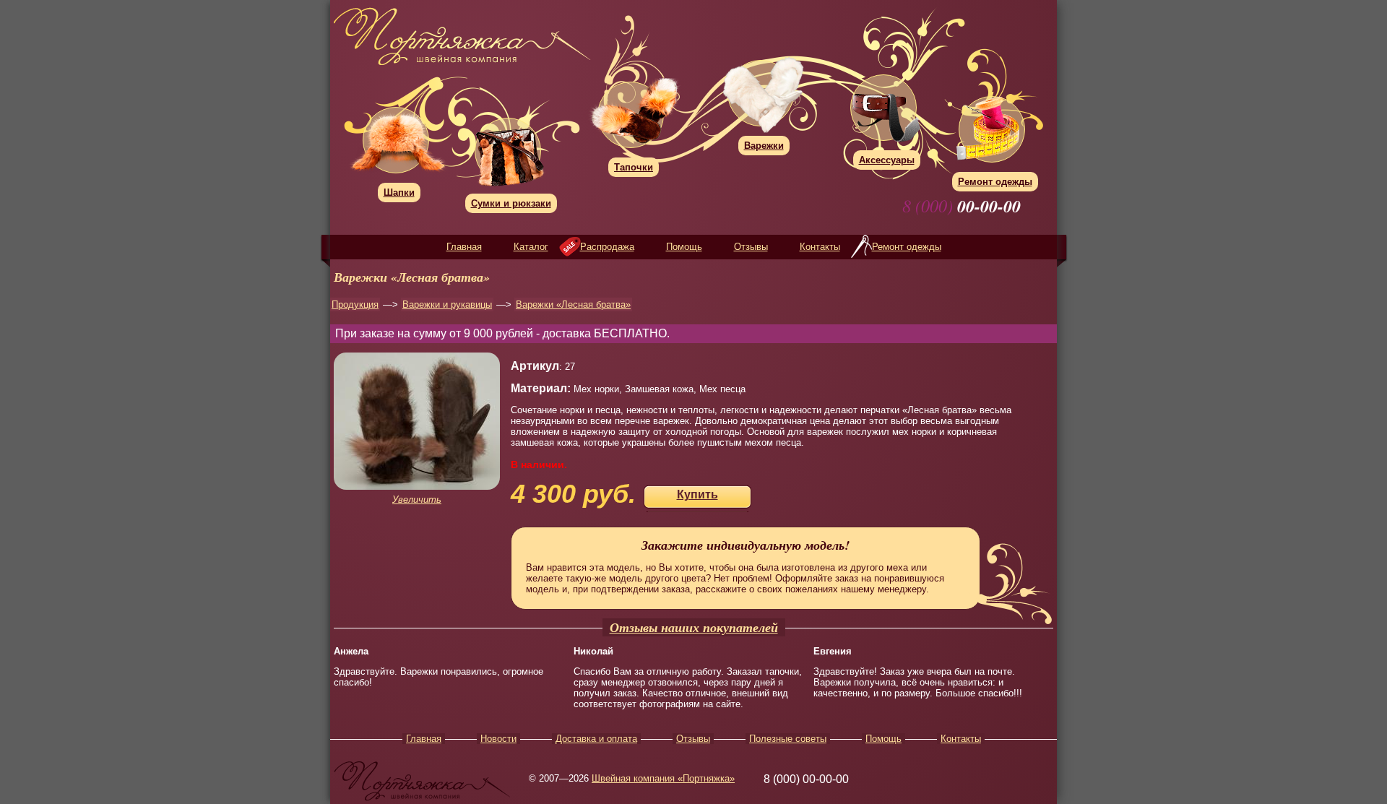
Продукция (355, 304)
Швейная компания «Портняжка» (663, 778)
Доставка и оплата (596, 738)
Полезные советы (787, 738)
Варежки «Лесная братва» (573, 304)
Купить (697, 494)
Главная (464, 246)
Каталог (531, 246)
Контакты (820, 246)
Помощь (684, 246)
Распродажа (607, 246)
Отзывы (751, 246)
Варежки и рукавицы (447, 304)
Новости (498, 738)
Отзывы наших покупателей (694, 627)
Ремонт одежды (906, 246)
